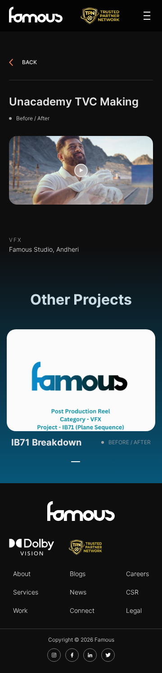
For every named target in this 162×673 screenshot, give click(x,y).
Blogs (78, 573)
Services (25, 592)
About (22, 573)
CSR (132, 592)
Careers (137, 573)
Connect (82, 610)
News (78, 592)
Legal (134, 610)
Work (20, 610)
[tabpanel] (81, 391)
